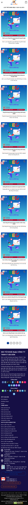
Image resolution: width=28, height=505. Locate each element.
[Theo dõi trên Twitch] (16, 385)
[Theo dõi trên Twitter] (13, 382)
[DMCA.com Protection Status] (18, 502)
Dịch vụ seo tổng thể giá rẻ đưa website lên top (14, 333)
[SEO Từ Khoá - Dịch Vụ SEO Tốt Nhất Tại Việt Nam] (14, 2)
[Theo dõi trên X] (10, 382)
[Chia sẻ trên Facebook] (5, 391)
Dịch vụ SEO (11, 492)
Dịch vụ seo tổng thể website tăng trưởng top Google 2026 (14, 76)
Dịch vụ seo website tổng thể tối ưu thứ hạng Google (14, 297)
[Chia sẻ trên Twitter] (10, 391)
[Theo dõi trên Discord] (19, 385)
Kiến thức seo (18, 492)
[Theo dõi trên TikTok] (8, 382)
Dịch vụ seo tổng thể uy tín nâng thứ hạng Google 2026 (14, 39)
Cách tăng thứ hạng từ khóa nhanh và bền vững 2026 (14, 223)
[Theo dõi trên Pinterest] (18, 382)
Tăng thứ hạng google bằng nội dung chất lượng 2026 (14, 150)
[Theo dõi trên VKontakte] (11, 385)
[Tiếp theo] (20, 343)
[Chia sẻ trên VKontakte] (20, 391)
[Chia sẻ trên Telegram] (14, 394)
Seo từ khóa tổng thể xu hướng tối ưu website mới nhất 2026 (14, 260)
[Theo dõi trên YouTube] (22, 382)
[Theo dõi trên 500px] (9, 385)
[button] (2, 2)
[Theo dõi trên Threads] (15, 382)
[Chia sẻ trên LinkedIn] (22, 391)
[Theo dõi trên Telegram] (14, 385)
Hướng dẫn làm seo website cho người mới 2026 (14, 186)
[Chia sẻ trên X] (8, 391)
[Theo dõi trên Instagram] (5, 382)
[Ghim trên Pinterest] (18, 391)
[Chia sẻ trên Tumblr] (25, 391)
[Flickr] (25, 382)
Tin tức (25, 492)
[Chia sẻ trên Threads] (13, 391)
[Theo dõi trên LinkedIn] (20, 382)
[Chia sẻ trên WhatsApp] (3, 391)
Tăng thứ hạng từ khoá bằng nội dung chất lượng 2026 (14, 113)
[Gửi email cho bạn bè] (15, 391)
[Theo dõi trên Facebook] (3, 382)
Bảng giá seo (4, 492)
